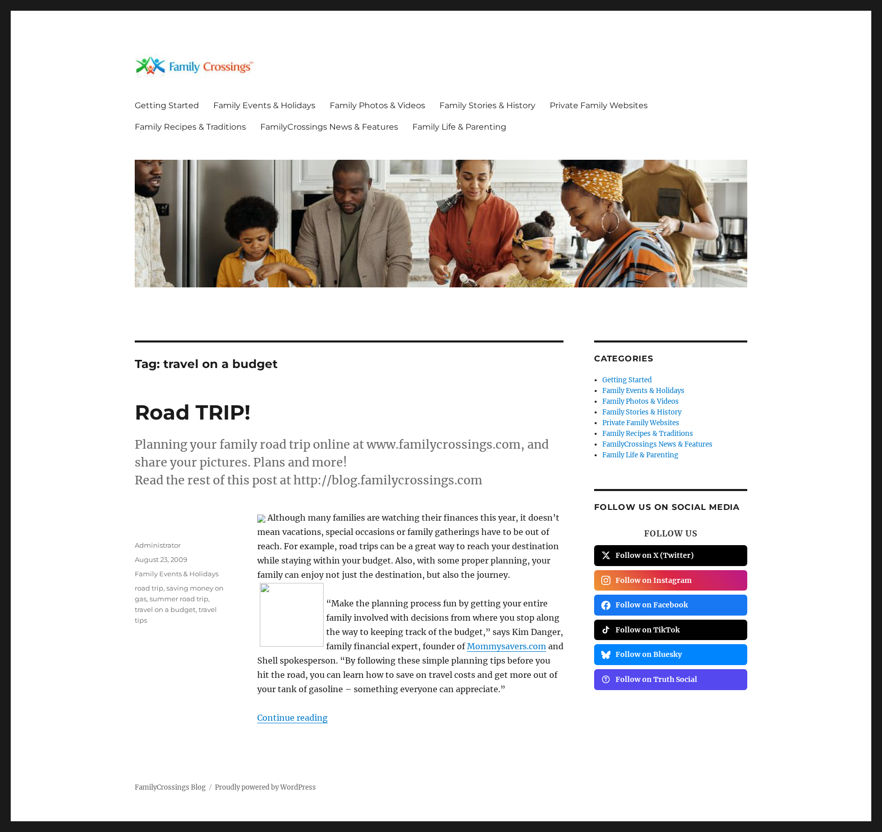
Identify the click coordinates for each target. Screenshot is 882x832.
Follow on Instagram (654, 580)
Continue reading (292, 718)
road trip (149, 588)
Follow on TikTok (648, 629)
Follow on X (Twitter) (655, 555)
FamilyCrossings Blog (170, 787)
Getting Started (167, 105)
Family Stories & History (487, 105)
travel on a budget (165, 609)
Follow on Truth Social (656, 679)
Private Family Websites (599, 105)
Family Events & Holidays (264, 105)
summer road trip (179, 599)
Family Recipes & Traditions (190, 127)
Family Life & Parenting (459, 127)
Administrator (158, 545)
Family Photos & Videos (377, 105)
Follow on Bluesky (649, 654)
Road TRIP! (193, 412)
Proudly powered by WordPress (265, 787)
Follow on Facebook (652, 604)
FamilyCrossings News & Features (329, 127)
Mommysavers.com (506, 646)
